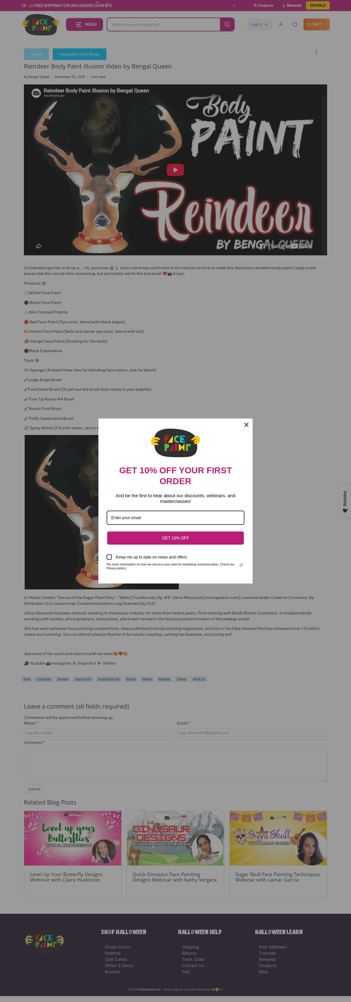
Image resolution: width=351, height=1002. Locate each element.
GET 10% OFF (175, 538)
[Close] (246, 425)
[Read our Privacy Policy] (241, 565)
